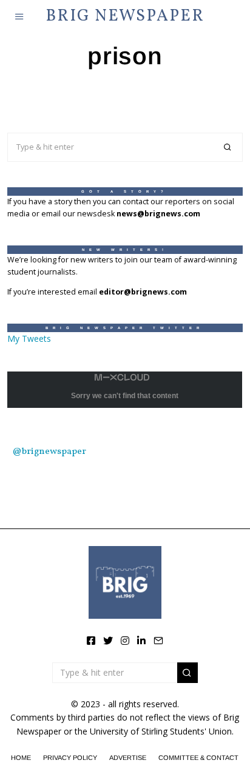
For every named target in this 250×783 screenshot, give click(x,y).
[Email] (158, 640)
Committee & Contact (198, 757)
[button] (228, 147)
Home (21, 757)
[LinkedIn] (141, 640)
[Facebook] (91, 640)
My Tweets (29, 338)
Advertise (127, 757)
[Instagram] (125, 640)
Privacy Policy (70, 757)
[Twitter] (108, 640)
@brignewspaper (49, 451)
